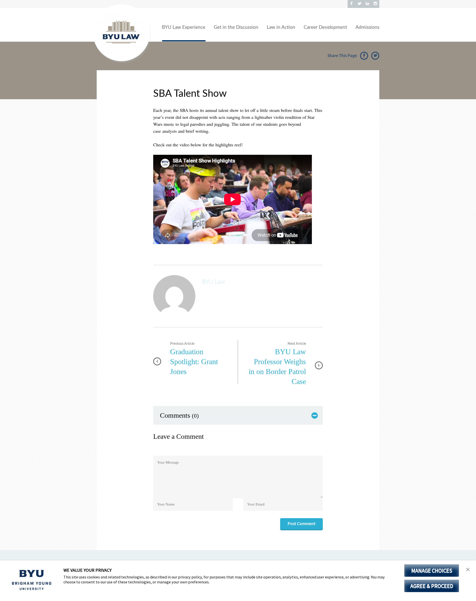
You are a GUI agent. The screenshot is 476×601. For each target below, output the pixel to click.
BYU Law (213, 282)
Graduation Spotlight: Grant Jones (194, 362)
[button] (468, 570)
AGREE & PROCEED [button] (431, 585)
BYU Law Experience (183, 27)
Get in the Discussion (236, 27)
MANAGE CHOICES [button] (431, 570)
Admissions (367, 27)
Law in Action (281, 27)
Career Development (325, 27)
